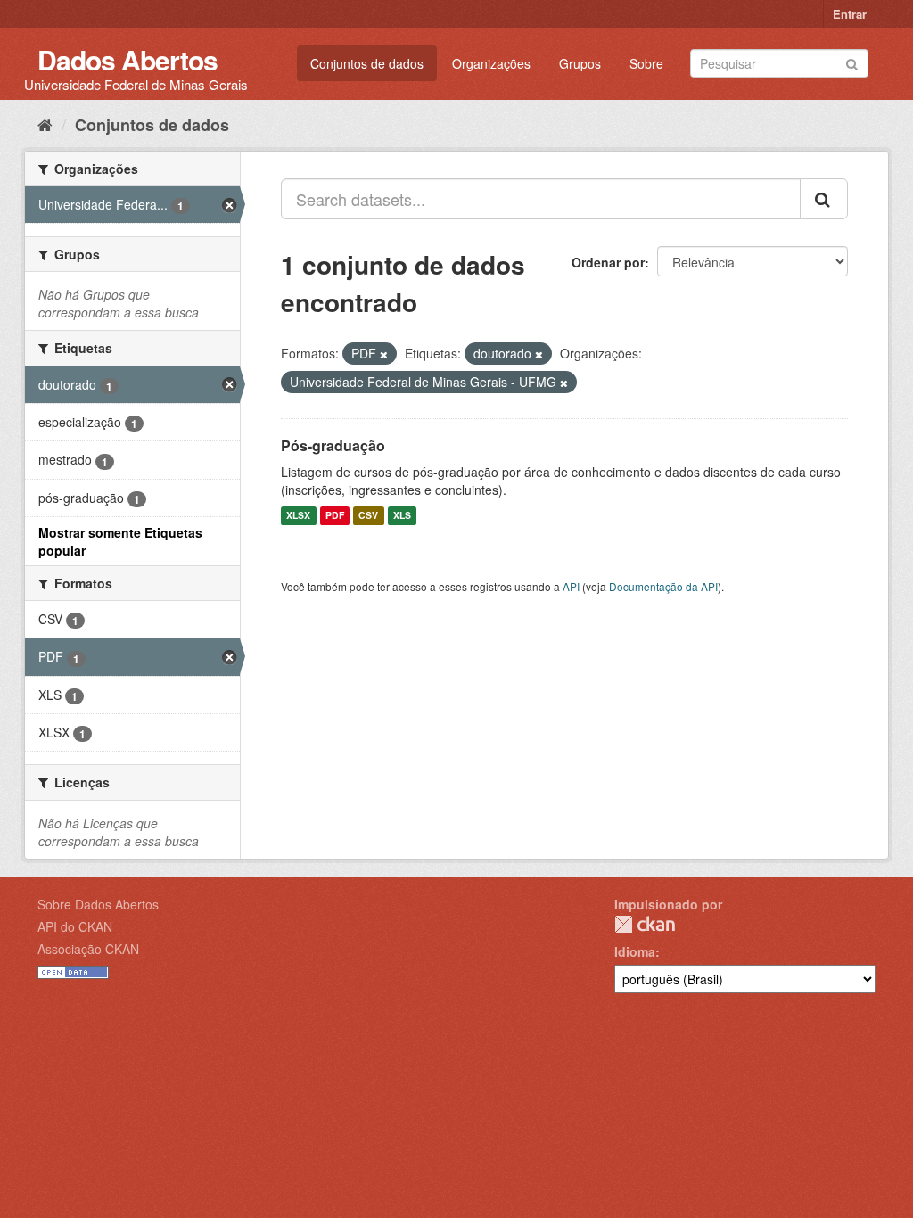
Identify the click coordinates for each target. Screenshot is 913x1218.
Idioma (634, 951)
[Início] (45, 124)
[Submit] (852, 62)
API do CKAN (74, 926)
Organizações (491, 63)
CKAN (644, 924)
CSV (368, 516)
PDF (334, 516)
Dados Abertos (127, 59)
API (571, 586)
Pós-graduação (333, 445)
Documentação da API (663, 586)
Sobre (646, 63)
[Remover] (384, 354)
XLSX (298, 516)
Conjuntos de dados (367, 63)
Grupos (580, 63)
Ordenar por (608, 262)
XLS (402, 516)
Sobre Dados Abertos (98, 904)
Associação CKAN (88, 949)
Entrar (850, 13)
